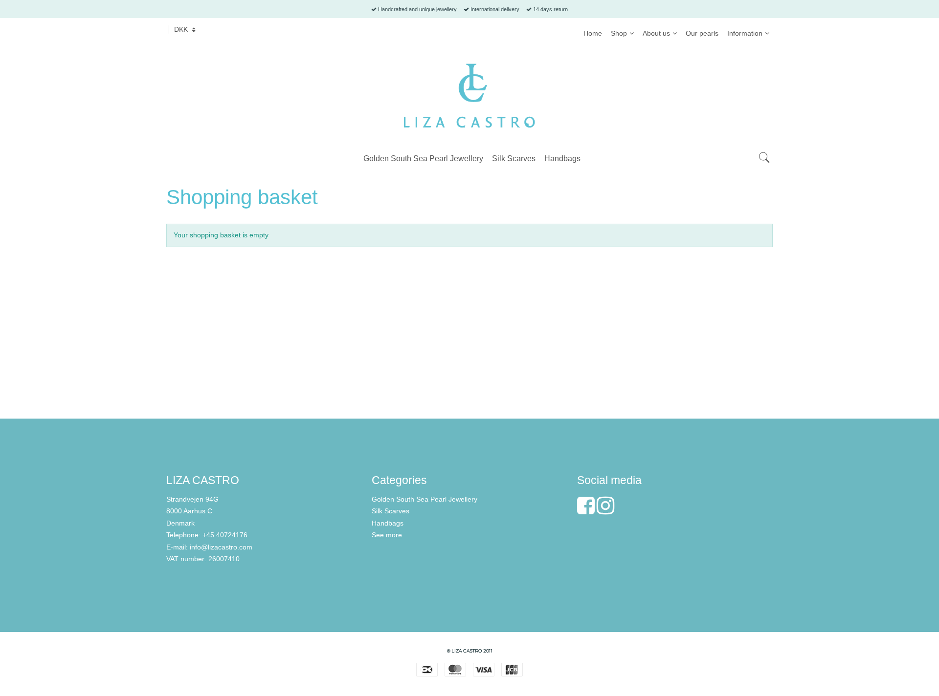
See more (387, 535)
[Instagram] (605, 510)
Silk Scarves (390, 511)
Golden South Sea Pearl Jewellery (424, 499)
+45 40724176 (224, 535)
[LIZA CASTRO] (469, 95)
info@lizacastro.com (221, 547)
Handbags (387, 523)
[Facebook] (586, 510)
